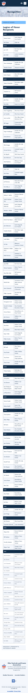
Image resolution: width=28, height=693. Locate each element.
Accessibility (10, 691)
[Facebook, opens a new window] (14, 680)
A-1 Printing (13, 688)
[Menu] (25, 3)
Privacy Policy (17, 691)
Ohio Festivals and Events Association (17, 664)
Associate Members (20, 675)
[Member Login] (21, 3)
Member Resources (8, 675)
